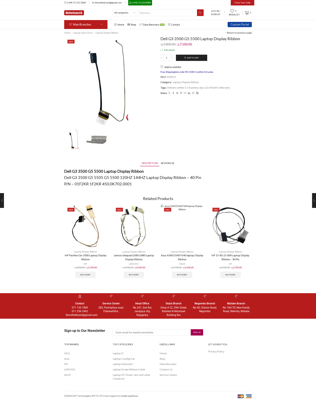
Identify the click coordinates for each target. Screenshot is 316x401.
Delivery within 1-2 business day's (186, 87)
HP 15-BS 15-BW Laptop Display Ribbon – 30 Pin (230, 257)
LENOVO (134, 263)
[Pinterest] (181, 93)
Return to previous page (239, 32)
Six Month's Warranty (218, 87)
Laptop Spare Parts (83, 32)
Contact (175, 24)
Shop (133, 24)
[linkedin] (189, 93)
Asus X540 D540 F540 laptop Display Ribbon (182, 257)
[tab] (149, 163)
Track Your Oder (242, 2)
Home (120, 24)
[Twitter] (169, 93)
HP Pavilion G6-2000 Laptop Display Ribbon (85, 257)
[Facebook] (173, 93)
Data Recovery (153, 24)
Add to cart (193, 57)
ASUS (182, 263)
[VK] (177, 93)
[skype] (196, 93)
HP (85, 263)
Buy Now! (85, 274)
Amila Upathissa (129, 395)
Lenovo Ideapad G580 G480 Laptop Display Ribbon (134, 257)
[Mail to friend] (185, 93)
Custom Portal (240, 24)
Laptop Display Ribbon (106, 32)
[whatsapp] (193, 93)
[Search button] (200, 12)
